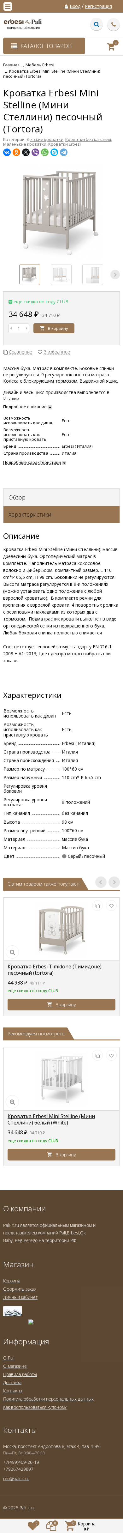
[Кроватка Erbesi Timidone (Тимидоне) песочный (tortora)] (61, 929)
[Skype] (54, 152)
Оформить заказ (19, 1289)
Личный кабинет (20, 1297)
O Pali (9, 1358)
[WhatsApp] (45, 152)
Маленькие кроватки (24, 144)
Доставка (12, 1382)
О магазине (15, 1366)
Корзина (11, 1281)
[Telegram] (63, 152)
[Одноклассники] (16, 152)
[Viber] (35, 152)
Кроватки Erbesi (64, 144)
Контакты (12, 1391)
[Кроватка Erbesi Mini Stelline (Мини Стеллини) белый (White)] (61, 1079)
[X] (26, 152)
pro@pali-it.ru (16, 1478)
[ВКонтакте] (7, 152)
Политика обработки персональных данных (48, 1399)
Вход (75, 6)
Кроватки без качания (88, 139)
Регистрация (98, 6)
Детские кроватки (44, 139)
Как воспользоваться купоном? (35, 1407)
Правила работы (20, 1374)
